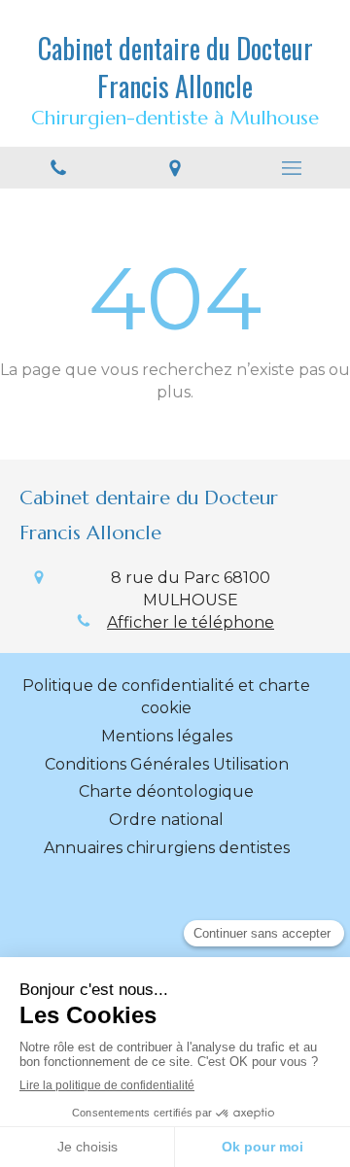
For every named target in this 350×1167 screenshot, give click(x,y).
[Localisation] (175, 168)
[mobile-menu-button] (291, 168)
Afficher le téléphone (190, 622)
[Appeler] (58, 168)
